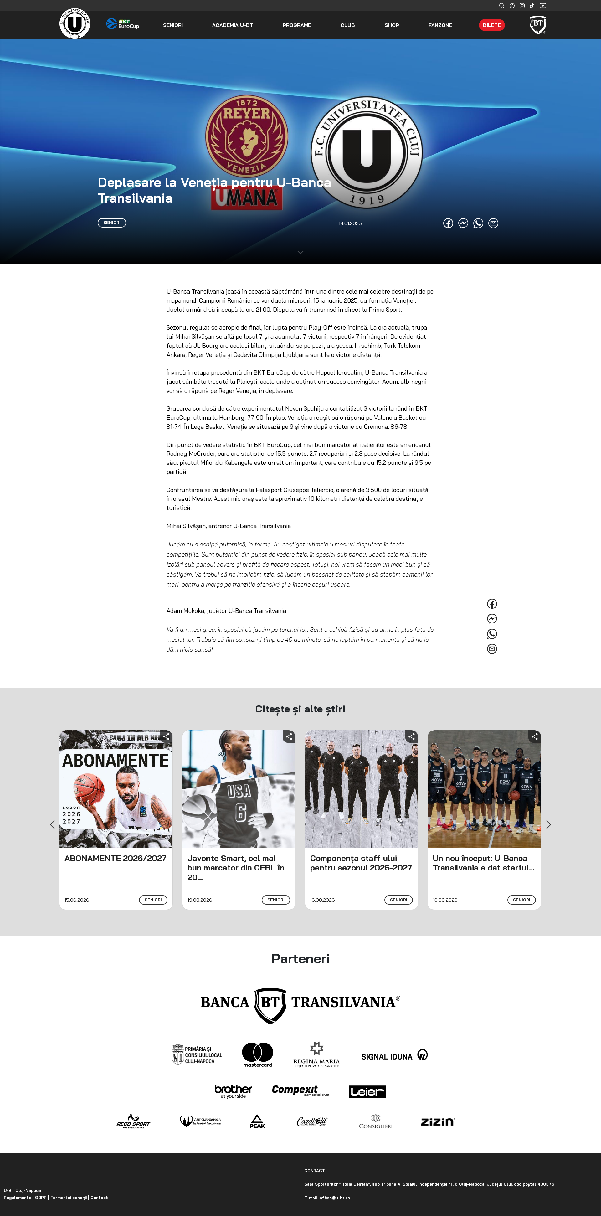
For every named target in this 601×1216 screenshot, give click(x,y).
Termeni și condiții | (69, 1197)
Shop (392, 25)
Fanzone (440, 25)
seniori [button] (173, 25)
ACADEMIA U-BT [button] (232, 25)
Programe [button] (297, 25)
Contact (98, 1197)
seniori (153, 899)
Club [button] (348, 25)
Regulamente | (19, 1197)
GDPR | (41, 1197)
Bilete (492, 25)
